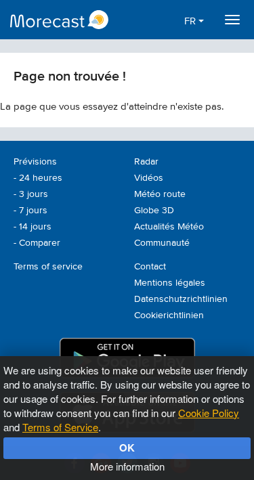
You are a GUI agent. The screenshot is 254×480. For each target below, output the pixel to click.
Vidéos (148, 178)
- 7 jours (30, 210)
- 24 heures (38, 178)
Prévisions (35, 162)
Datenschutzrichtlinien (181, 299)
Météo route (160, 194)
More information (127, 466)
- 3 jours (31, 194)
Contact (150, 266)
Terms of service (48, 266)
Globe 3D (154, 210)
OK (127, 447)
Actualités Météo (169, 227)
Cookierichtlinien (169, 315)
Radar (146, 162)
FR (191, 21)
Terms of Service (60, 427)
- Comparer (37, 243)
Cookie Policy (208, 413)
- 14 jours (32, 227)
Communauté (162, 243)
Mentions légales (169, 283)
